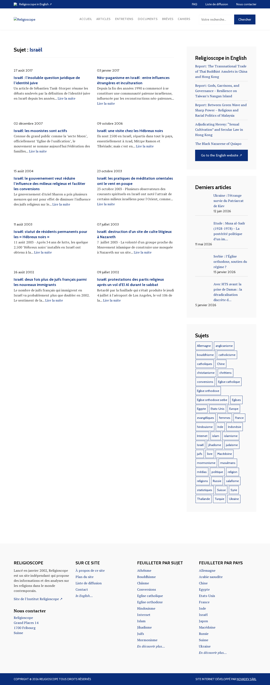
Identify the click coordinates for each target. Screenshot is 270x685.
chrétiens (225, 373)
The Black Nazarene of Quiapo (218, 143)
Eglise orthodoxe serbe (212, 400)
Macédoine (224, 454)
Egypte (201, 409)
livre (209, 454)
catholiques (204, 364)
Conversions (146, 589)
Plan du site (84, 576)
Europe (233, 409)
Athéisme (144, 570)
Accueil (86, 19)
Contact (82, 589)
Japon (203, 621)
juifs (199, 454)
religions (202, 481)
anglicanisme (224, 346)
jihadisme (214, 445)
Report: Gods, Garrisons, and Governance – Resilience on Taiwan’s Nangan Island (217, 90)
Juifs (140, 633)
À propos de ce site (90, 570)
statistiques (204, 490)
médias (202, 472)
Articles (103, 19)
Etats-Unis (217, 409)
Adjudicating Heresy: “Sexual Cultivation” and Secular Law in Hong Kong (219, 129)
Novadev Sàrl (246, 679)
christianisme (206, 373)
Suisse (221, 490)
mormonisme (206, 463)
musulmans (227, 463)
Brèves (168, 19)
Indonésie (234, 427)
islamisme (231, 436)
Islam (141, 621)
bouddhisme (205, 355)
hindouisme (205, 427)
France (239, 418)
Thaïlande (203, 499)
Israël (200, 445)
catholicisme (227, 355)
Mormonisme (147, 640)
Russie (217, 481)
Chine (221, 364)
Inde (220, 427)
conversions (205, 382)
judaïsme (232, 445)
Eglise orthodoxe (208, 391)
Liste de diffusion (216, 4)
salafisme (232, 481)
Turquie (219, 499)
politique (217, 472)
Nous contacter (246, 4)
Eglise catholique (229, 382)
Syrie (234, 490)
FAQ (194, 4)
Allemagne (204, 346)
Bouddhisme (146, 576)
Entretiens (124, 19)
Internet (202, 436)
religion (232, 472)
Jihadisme (144, 627)
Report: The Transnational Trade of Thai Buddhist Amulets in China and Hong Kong (221, 71)
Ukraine (234, 499)
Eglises (236, 400)
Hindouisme (146, 608)
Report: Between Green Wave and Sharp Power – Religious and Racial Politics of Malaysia (221, 110)
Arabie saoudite (211, 576)
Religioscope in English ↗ (35, 4)
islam (215, 436)
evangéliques (205, 418)
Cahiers (184, 19)
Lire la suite (66, 98)
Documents (148, 19)
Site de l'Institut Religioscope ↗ (38, 599)
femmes (224, 418)
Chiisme (143, 583)
